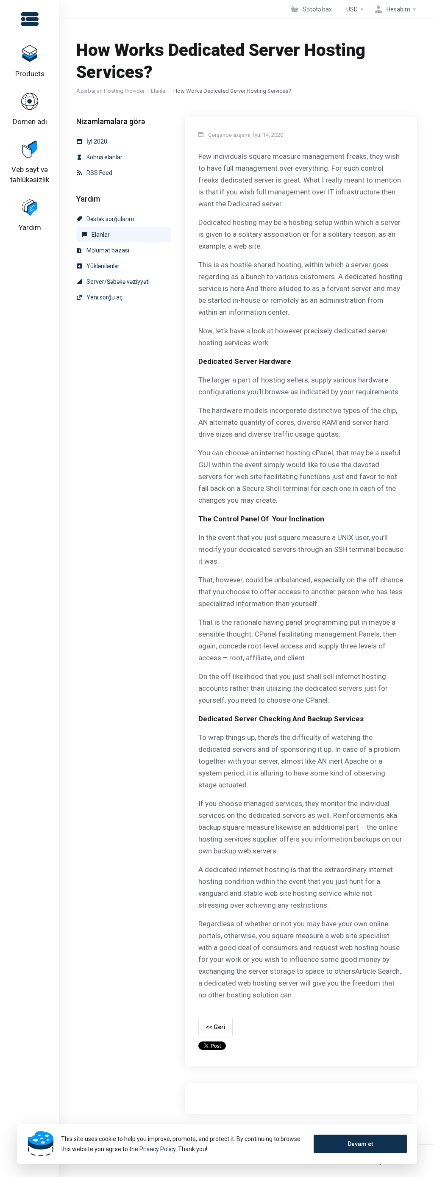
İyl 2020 (96, 141)
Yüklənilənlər (102, 266)
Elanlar (159, 91)
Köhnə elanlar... (105, 157)
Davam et (360, 1144)
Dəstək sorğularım (109, 219)
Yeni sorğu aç (103, 297)
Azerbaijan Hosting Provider (110, 91)
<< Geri (215, 1027)
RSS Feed (98, 172)
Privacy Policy (157, 1149)
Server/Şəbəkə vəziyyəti (117, 281)
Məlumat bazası (107, 250)
